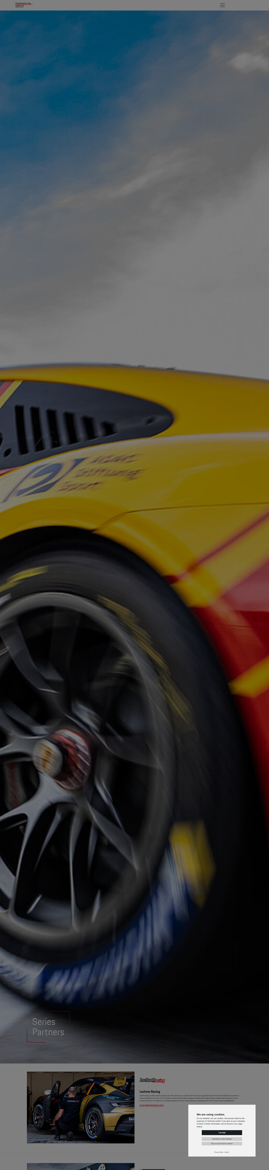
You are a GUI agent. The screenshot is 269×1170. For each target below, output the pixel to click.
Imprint (226, 1152)
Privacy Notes (218, 1152)
